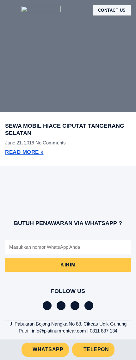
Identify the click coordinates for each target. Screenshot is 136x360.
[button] (9, 10)
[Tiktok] (61, 305)
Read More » (24, 152)
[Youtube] (88, 305)
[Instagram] (75, 305)
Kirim (68, 264)
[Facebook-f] (47, 305)
